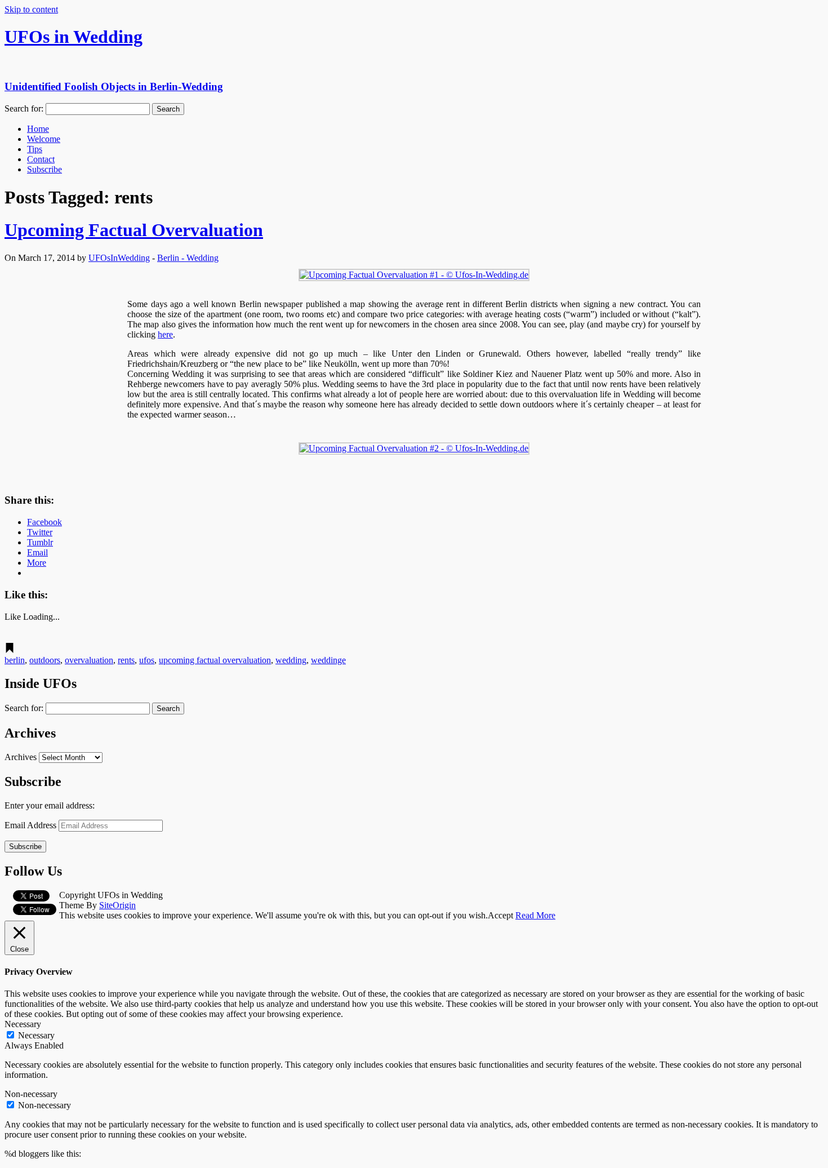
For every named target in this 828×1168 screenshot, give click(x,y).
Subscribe (44, 169)
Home (38, 129)
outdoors (44, 660)
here (165, 334)
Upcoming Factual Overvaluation (134, 230)
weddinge (328, 660)
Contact (41, 159)
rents (126, 660)
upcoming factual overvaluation (215, 660)
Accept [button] (500, 915)
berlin (15, 660)
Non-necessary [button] (31, 1094)
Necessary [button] (23, 1024)
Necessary (36, 1035)
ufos (146, 660)
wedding (290, 660)
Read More (535, 915)
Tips (34, 149)
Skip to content (31, 9)
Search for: (24, 108)
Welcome (43, 139)
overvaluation (89, 660)
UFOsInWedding (119, 258)
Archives (21, 757)
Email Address (32, 825)
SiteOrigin (117, 905)
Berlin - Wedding (188, 258)
